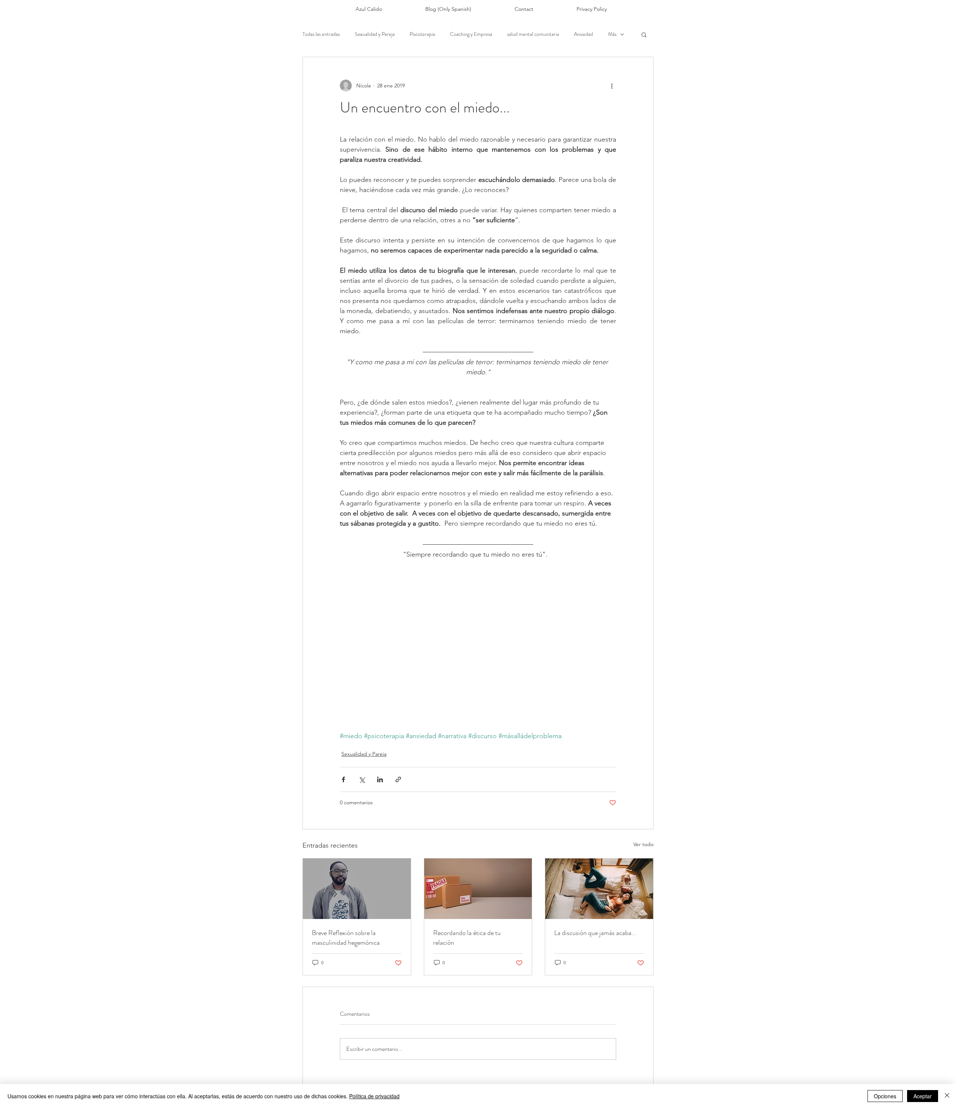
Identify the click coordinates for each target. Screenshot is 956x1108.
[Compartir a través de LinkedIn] (380, 779)
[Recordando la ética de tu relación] (478, 888)
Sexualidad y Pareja (375, 34)
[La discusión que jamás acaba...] (599, 888)
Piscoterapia (422, 34)
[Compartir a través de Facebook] (343, 779)
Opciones (885, 1096)
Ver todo (643, 844)
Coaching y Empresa (471, 34)
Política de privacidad (374, 1096)
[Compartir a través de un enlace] (398, 779)
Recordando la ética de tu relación (467, 937)
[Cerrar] (947, 1096)
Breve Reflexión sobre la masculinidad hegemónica (346, 937)
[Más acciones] (611, 85)
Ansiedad (583, 34)
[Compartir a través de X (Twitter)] (361, 779)
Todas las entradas (321, 34)
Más (612, 34)
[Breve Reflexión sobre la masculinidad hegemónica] (357, 888)
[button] (644, 34)
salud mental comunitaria (533, 34)
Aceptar (922, 1096)
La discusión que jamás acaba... (595, 933)
